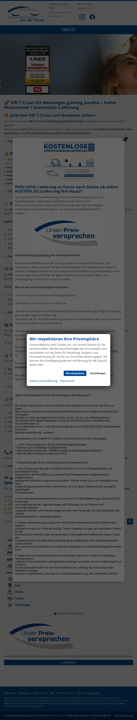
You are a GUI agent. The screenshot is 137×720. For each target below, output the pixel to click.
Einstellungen (98, 373)
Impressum (67, 381)
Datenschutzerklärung (43, 381)
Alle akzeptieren (75, 373)
